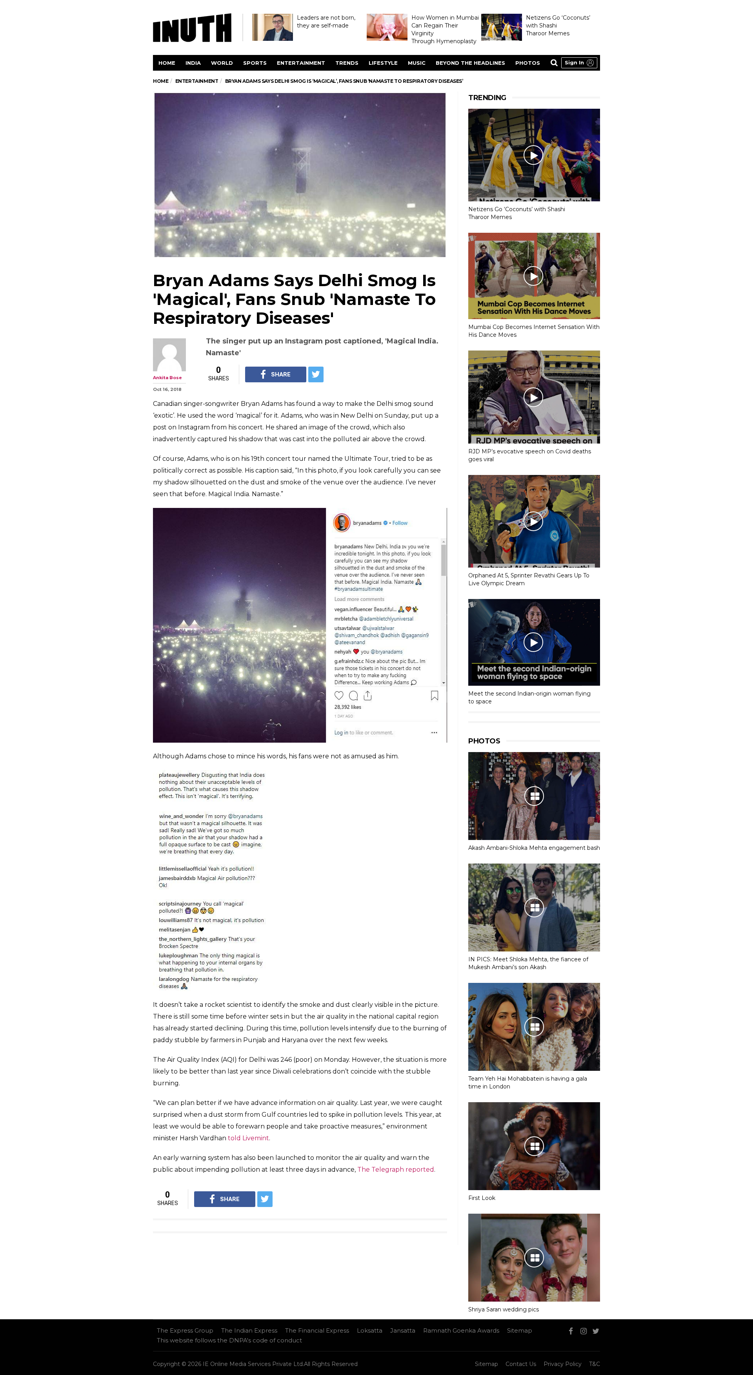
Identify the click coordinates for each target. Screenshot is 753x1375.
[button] (579, 63)
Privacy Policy (563, 1364)
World (222, 63)
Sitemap (519, 1330)
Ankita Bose (167, 377)
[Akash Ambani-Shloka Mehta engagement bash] (534, 796)
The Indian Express (249, 1330)
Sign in (574, 62)
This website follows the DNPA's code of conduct (229, 1340)
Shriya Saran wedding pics (503, 1309)
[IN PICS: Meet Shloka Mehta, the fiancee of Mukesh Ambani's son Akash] (534, 907)
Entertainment (301, 63)
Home (166, 63)
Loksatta (369, 1330)
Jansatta (402, 1330)
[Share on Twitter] (316, 374)
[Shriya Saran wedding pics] (534, 1258)
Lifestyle (383, 63)
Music (417, 63)
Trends (346, 63)
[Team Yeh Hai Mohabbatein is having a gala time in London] (534, 1027)
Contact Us (521, 1364)
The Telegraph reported (395, 1169)
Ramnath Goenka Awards (461, 1330)
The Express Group (185, 1330)
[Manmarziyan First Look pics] (534, 1146)
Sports (255, 63)
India (193, 63)
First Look (481, 1198)
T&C (594, 1364)
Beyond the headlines (470, 63)
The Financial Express (317, 1330)
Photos (527, 63)
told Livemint (248, 1138)
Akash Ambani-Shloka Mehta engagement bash (534, 847)
